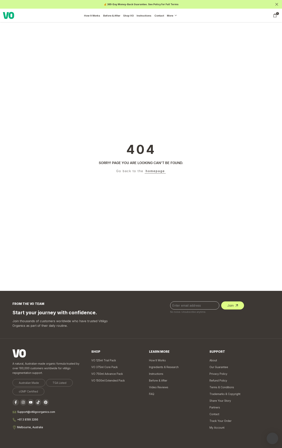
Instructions (156, 373)
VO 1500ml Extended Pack (108, 380)
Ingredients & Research (164, 367)
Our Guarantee (218, 367)
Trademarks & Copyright (224, 394)
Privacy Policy (218, 373)
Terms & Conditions (221, 387)
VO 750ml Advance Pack (107, 373)
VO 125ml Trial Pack (103, 360)
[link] (28, 383)
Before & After (158, 380)
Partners (214, 407)
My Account (216, 427)
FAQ (151, 394)
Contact (214, 414)
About (213, 360)
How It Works (157, 360)
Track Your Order (220, 420)
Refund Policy (218, 380)
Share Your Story (220, 400)
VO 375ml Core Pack (104, 367)
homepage (155, 171)
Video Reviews (158, 387)
